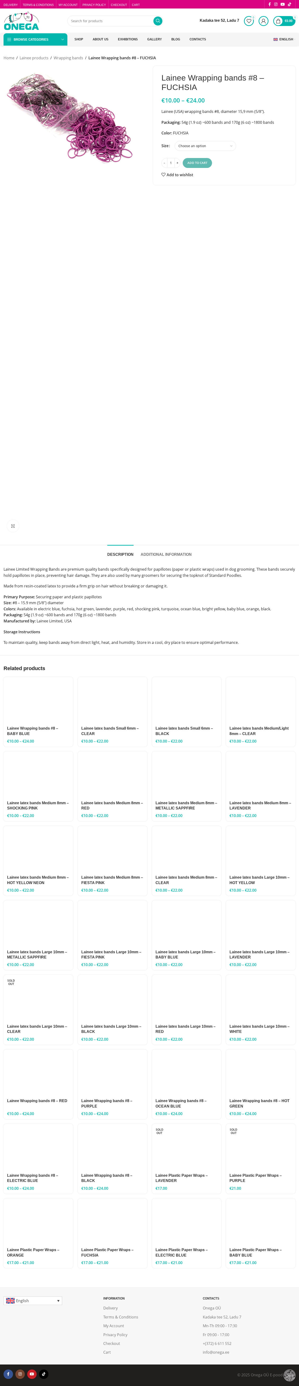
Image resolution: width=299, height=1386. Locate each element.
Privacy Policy (115, 1334)
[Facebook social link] (270, 4)
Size (165, 145)
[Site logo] (21, 20)
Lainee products (34, 57)
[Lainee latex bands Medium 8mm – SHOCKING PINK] (38, 774)
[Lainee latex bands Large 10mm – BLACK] (112, 998)
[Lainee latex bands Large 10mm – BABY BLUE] (186, 923)
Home (9, 57)
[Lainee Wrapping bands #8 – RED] (38, 1072)
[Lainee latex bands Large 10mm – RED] (186, 998)
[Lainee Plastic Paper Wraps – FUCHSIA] (112, 1221)
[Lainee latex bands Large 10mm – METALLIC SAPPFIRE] (38, 923)
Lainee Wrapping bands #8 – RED (37, 1101)
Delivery (110, 1308)
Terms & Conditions (120, 1317)
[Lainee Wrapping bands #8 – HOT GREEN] (260, 1072)
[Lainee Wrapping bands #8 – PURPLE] (112, 1072)
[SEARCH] (157, 21)
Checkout (111, 1343)
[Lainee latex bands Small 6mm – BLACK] (186, 700)
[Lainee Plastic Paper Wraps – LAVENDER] (186, 1147)
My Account (113, 1325)
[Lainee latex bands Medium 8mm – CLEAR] (186, 849)
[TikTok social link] (289, 4)
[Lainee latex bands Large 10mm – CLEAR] (38, 998)
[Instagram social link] (276, 4)
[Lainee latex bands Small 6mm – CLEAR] (112, 700)
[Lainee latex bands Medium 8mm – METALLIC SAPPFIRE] (186, 774)
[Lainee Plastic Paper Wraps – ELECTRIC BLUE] (186, 1221)
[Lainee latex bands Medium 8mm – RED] (112, 774)
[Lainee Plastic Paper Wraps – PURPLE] (260, 1147)
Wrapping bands (68, 57)
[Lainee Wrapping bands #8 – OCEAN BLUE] (186, 1072)
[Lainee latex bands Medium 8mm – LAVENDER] (260, 774)
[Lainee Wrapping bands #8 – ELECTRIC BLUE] (38, 1147)
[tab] (120, 552)
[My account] (263, 21)
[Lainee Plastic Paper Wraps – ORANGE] (38, 1221)
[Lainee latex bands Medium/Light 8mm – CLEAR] (260, 700)
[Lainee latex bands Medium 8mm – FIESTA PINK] (112, 849)
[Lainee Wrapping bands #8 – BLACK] (112, 1147)
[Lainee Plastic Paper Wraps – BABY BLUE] (260, 1221)
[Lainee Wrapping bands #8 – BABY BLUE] (38, 700)
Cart (107, 1352)
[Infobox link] (215, 21)
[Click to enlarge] (13, 526)
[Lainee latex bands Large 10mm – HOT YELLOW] (260, 849)
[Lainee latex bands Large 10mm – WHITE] (260, 998)
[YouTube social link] (282, 4)
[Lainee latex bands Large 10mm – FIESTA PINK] (112, 923)
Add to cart (197, 163)
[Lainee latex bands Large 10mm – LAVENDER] (260, 923)
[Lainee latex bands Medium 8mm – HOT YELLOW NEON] (38, 849)
